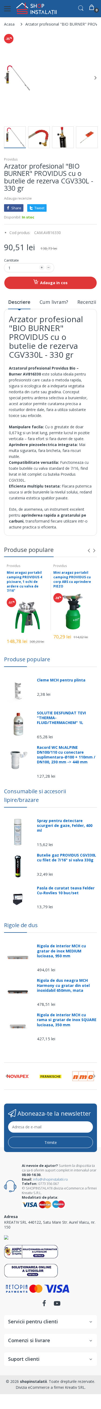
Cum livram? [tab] (54, 302)
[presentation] (89, 551)
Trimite (50, 1142)
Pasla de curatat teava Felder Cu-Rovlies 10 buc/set (66, 890)
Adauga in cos (54, 282)
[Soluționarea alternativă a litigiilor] (31, 1251)
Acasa (9, 24)
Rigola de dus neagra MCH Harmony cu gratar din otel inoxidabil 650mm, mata (63, 985)
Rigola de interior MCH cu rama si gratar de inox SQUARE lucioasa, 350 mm (66, 1020)
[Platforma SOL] (31, 1270)
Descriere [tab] (19, 302)
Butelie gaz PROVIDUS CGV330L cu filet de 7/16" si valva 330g (66, 857)
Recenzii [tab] (86, 302)
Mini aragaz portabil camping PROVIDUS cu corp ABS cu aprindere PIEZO (72, 579)
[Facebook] (44, 1305)
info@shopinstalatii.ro (50, 1179)
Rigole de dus (21, 925)
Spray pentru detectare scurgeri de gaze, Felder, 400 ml (64, 825)
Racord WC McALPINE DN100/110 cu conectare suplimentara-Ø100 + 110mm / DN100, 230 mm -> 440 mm (66, 755)
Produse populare (27, 659)
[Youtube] (57, 1305)
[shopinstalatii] (36, 9)
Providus (11, 159)
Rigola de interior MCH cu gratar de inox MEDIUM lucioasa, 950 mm (61, 951)
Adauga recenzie (18, 198)
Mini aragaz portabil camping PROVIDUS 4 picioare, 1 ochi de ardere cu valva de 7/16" (24, 581)
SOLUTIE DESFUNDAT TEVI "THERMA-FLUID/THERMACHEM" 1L (61, 718)
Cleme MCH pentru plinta (61, 680)
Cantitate (11, 260)
